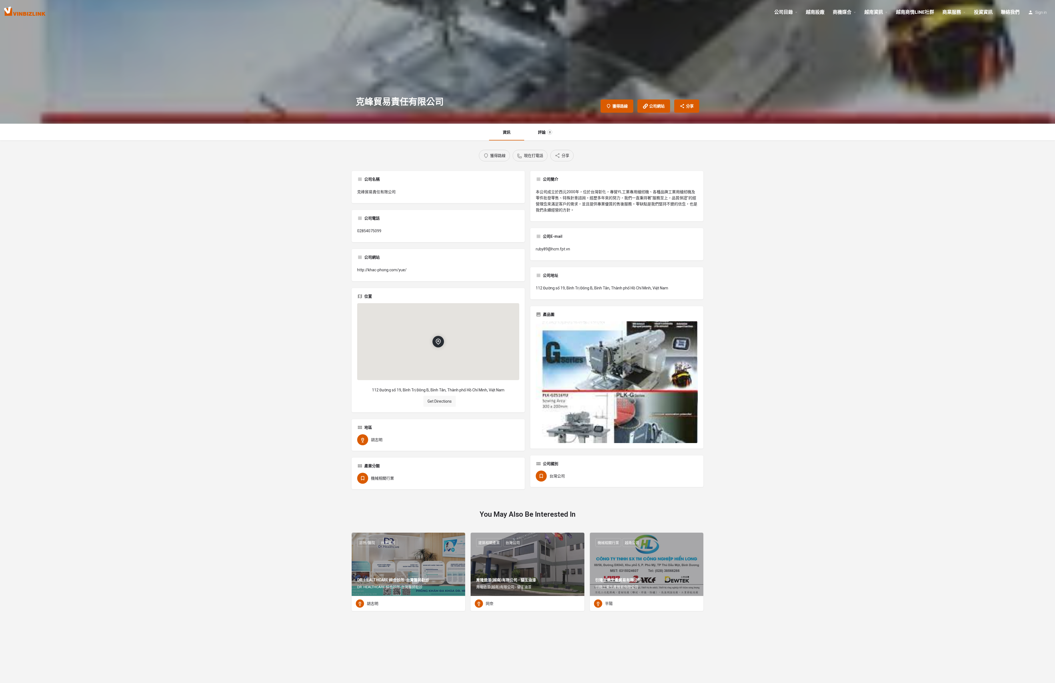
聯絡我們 (1010, 12)
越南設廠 (815, 12)
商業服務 (951, 12)
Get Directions (439, 401)
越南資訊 (873, 12)
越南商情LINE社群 (915, 12)
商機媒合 (842, 12)
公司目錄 (783, 12)
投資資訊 (983, 12)
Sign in (1041, 12)
